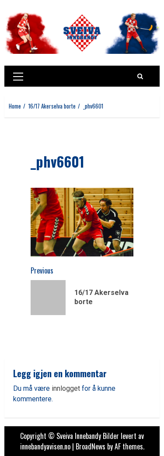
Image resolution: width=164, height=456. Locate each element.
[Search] (140, 76)
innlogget (66, 388)
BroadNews (90, 446)
